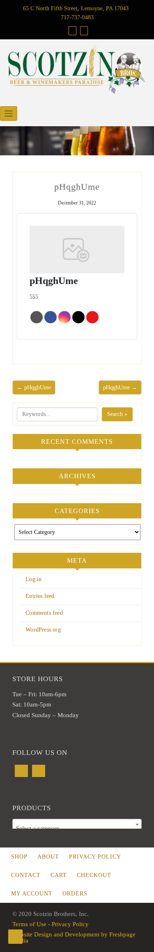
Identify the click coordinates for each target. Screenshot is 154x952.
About (48, 857)
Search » (117, 414)
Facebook (50, 317)
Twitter (78, 317)
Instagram (64, 317)
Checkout (94, 875)
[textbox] (77, 828)
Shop (19, 857)
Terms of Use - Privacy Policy (50, 924)
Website (36, 317)
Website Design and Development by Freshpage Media (74, 937)
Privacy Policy (95, 857)
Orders (74, 894)
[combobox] (77, 824)
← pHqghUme (34, 387)
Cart (59, 875)
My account (32, 894)
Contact (26, 875)
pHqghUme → (120, 387)
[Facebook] (21, 771)
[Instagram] (38, 771)
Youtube (92, 317)
